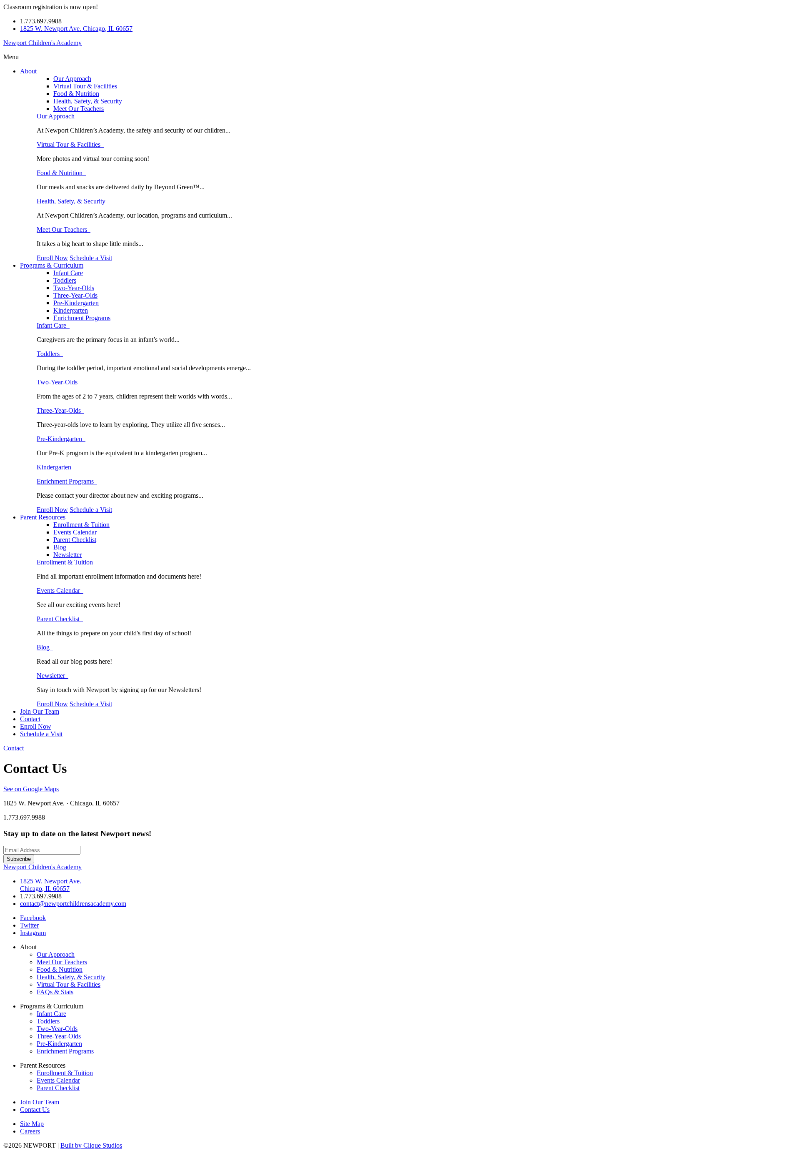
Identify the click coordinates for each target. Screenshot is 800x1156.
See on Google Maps (31, 788)
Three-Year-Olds (75, 295)
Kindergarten (70, 310)
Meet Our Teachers (78, 108)
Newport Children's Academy (42, 42)
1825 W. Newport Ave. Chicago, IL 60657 (76, 28)
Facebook (33, 917)
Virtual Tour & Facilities (85, 86)
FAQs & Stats (55, 992)
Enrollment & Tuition (81, 524)
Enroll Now (52, 257)
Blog (59, 547)
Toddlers (64, 280)
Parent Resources (42, 517)
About (28, 71)
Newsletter (67, 554)
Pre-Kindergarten (76, 302)
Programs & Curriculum (51, 265)
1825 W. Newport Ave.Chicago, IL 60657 (50, 885)
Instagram (33, 932)
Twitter (29, 925)
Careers (30, 1131)
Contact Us (35, 1109)
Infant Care (68, 272)
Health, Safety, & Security (87, 101)
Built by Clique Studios (91, 1145)
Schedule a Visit (91, 257)
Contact (30, 718)
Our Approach (72, 78)
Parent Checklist (74, 539)
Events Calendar (75, 532)
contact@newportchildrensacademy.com (73, 903)
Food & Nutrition (76, 93)
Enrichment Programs (81, 317)
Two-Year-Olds (73, 287)
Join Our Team (39, 711)
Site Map (32, 1123)
